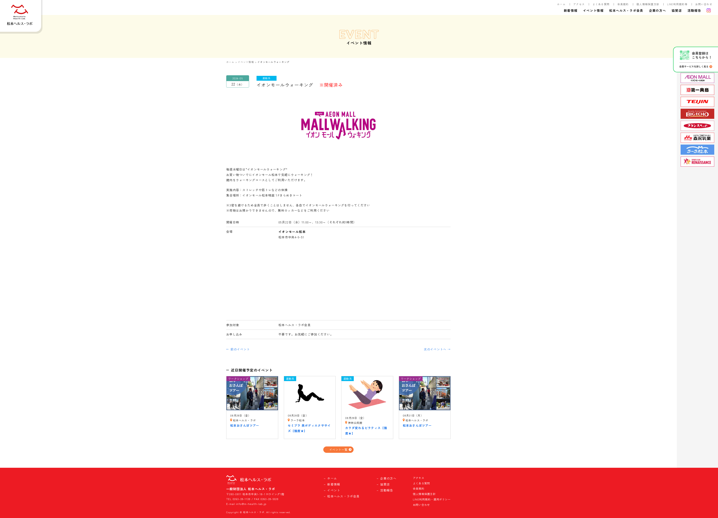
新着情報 (570, 10)
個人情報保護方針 (647, 4)
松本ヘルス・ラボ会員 (626, 10)
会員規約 (623, 4)
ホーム (561, 4)
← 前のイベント (238, 349)
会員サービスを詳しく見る (693, 66)
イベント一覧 (338, 449)
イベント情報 (593, 10)
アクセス (579, 4)
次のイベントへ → (437, 349)
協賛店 (677, 10)
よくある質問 (601, 4)
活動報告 (694, 10)
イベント (333, 490)
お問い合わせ (703, 4)
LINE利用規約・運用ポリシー (432, 499)
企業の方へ (657, 10)
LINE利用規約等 (677, 4)
